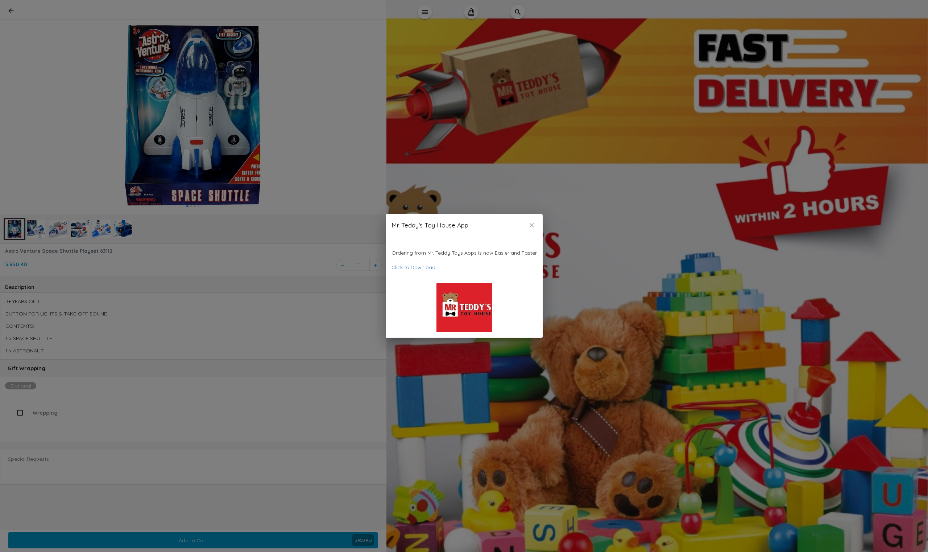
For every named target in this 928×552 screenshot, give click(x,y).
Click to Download (413, 267)
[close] (531, 225)
